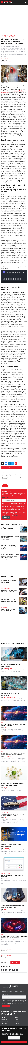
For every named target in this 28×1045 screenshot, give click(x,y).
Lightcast (4, 950)
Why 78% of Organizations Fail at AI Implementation (9, 527)
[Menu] (25, 2)
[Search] (22, 2)
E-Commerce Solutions (7, 578)
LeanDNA (6, 878)
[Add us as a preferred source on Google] (16, 463)
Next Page (15, 962)
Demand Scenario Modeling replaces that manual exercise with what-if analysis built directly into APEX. (13, 882)
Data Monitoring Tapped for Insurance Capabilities (9, 590)
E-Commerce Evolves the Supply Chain (8, 581)
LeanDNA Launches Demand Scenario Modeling (12, 875)
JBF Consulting (8, 668)
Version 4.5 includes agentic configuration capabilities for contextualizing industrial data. (12, 730)
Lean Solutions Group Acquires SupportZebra (10, 537)
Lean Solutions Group (9, 697)
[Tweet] (12, 463)
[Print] (2, 463)
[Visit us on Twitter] (6, 969)
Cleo (5, 817)
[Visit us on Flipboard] (13, 969)
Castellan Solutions (9, 62)
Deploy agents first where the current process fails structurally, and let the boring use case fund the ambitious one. (14, 943)
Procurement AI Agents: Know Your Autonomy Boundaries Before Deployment (14, 937)
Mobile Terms (8, 515)
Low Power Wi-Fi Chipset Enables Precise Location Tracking (8, 601)
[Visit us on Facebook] (2, 969)
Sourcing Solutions (6, 692)
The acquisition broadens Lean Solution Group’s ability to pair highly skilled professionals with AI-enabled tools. (13, 700)
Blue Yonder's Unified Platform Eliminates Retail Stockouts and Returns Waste (10, 556)
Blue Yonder (7, 756)
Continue (14, 1042)
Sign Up (6, 517)
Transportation (5, 588)
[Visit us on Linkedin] (10, 969)
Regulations (4, 812)
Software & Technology (8, 35)
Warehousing (4, 607)
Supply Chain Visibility (6, 597)
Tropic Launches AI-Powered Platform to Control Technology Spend (12, 906)
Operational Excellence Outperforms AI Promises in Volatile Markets (12, 814)
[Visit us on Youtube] (17, 969)
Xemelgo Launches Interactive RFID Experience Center (11, 845)
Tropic (5, 909)
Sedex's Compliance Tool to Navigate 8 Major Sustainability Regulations (12, 784)
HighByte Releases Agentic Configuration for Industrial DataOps (9, 547)
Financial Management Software (9, 904)
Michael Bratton (5, 59)
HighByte (6, 727)
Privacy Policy (17, 515)
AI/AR (2, 663)
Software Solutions (9, 36)
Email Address (6, 497)
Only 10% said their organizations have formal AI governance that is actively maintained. (13, 670)
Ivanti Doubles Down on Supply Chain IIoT (8, 609)
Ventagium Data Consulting (11, 939)
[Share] (6, 463)
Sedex (5, 787)
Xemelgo (6, 848)
